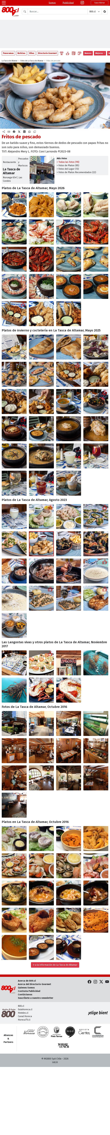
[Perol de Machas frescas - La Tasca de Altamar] (14, 286)
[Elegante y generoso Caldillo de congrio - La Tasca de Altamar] (68, 428)
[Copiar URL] (35, 132)
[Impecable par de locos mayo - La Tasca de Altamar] (14, 838)
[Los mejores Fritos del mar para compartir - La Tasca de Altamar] (14, 313)
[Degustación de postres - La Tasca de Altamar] (68, 483)
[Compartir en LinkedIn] (24, 132)
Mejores (99, 53)
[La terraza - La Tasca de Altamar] (41, 723)
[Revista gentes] (84, 1032)
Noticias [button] (21, 53)
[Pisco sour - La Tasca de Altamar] (14, 516)
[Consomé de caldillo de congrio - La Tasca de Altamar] (68, 401)
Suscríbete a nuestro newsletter (35, 998)
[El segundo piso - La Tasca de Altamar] (14, 777)
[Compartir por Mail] (9, 132)
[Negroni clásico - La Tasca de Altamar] (41, 483)
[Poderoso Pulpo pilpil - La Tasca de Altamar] (14, 571)
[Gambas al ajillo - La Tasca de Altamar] (95, 893)
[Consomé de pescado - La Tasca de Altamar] (14, 947)
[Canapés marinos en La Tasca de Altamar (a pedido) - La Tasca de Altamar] (41, 662)
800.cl (21, 1006)
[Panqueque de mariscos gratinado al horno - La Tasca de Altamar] (95, 920)
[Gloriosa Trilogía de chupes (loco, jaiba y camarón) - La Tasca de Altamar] (68, 286)
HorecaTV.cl (24, 1019)
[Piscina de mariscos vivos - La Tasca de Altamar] (95, 723)
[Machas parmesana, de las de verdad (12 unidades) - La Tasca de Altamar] (14, 374)
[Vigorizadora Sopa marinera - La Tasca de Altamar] (14, 455)
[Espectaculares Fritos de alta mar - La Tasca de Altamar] (68, 374)
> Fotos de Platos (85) (68, 165)
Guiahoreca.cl (25, 1009)
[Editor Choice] (61, 53)
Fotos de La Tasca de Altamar (31, 61)
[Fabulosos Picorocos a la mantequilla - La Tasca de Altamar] (14, 893)
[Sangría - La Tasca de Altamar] (95, 455)
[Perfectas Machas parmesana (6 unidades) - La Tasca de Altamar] (68, 259)
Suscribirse (99, 3)
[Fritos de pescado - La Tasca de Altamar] (41, 543)
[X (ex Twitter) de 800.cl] (101, 982)
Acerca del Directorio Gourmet (34, 984)
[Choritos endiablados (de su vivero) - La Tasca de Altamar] (68, 543)
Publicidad (68, 2)
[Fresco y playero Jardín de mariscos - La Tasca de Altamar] (14, 865)
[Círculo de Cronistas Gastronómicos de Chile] (43, 1032)
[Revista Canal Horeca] (29, 1032)
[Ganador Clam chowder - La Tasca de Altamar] (95, 571)
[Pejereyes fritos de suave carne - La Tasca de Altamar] (68, 920)
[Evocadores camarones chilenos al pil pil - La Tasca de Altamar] (41, 893)
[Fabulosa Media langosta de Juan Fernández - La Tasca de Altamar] (41, 690)
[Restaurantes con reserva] (79, 53)
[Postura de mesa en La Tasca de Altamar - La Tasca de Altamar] (14, 347)
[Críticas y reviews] (73, 53)
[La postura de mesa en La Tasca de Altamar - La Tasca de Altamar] (14, 662)
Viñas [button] (31, 53)
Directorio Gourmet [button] (47, 53)
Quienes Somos (26, 987)
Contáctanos (25, 994)
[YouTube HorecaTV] (107, 982)
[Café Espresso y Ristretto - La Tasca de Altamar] (68, 947)
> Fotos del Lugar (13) (68, 169)
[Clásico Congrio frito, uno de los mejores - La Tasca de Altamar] (95, 598)
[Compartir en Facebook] (14, 132)
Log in (55, 1062)
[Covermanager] (98, 1032)
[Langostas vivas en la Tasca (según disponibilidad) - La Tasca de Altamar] (68, 662)
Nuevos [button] (88, 53)
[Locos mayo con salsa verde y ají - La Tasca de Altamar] (41, 516)
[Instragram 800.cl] (82, 2)
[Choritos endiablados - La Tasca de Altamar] (95, 401)
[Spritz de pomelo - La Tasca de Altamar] (14, 483)
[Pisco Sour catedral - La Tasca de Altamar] (68, 455)
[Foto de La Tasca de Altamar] (41, 838)
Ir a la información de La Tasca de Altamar (55, 964)
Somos (52, 2)
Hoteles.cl (23, 1012)
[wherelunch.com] (63, 1045)
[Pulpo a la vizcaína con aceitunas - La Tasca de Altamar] (14, 428)
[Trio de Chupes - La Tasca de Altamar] (41, 947)
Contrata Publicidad (29, 991)
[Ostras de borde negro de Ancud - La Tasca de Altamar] (95, 347)
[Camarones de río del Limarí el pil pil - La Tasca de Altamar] (68, 232)
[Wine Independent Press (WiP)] (70, 1032)
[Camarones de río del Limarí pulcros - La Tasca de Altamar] (14, 259)
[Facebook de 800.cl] (89, 982)
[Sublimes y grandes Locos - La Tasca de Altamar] (68, 204)
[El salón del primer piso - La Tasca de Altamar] (14, 750)
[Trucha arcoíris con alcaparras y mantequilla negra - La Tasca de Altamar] (41, 598)
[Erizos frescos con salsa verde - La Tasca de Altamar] (68, 838)
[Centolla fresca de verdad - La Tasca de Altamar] (14, 232)
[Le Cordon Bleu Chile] (56, 1032)
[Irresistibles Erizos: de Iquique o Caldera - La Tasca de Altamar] (14, 204)
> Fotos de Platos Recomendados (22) (76, 172)
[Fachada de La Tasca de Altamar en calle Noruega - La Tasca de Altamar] (14, 723)
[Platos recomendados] (67, 53)
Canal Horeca (25, 1016)
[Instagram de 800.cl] (95, 982)
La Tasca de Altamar (9, 61)
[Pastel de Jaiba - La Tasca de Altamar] (41, 428)
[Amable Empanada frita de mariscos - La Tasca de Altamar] (41, 347)
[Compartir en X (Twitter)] (19, 132)
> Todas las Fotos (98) (68, 162)
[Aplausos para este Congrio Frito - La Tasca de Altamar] (14, 920)
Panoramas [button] (8, 53)
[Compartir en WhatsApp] (30, 132)
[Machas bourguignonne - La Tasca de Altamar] (95, 516)
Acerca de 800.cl (27, 980)
